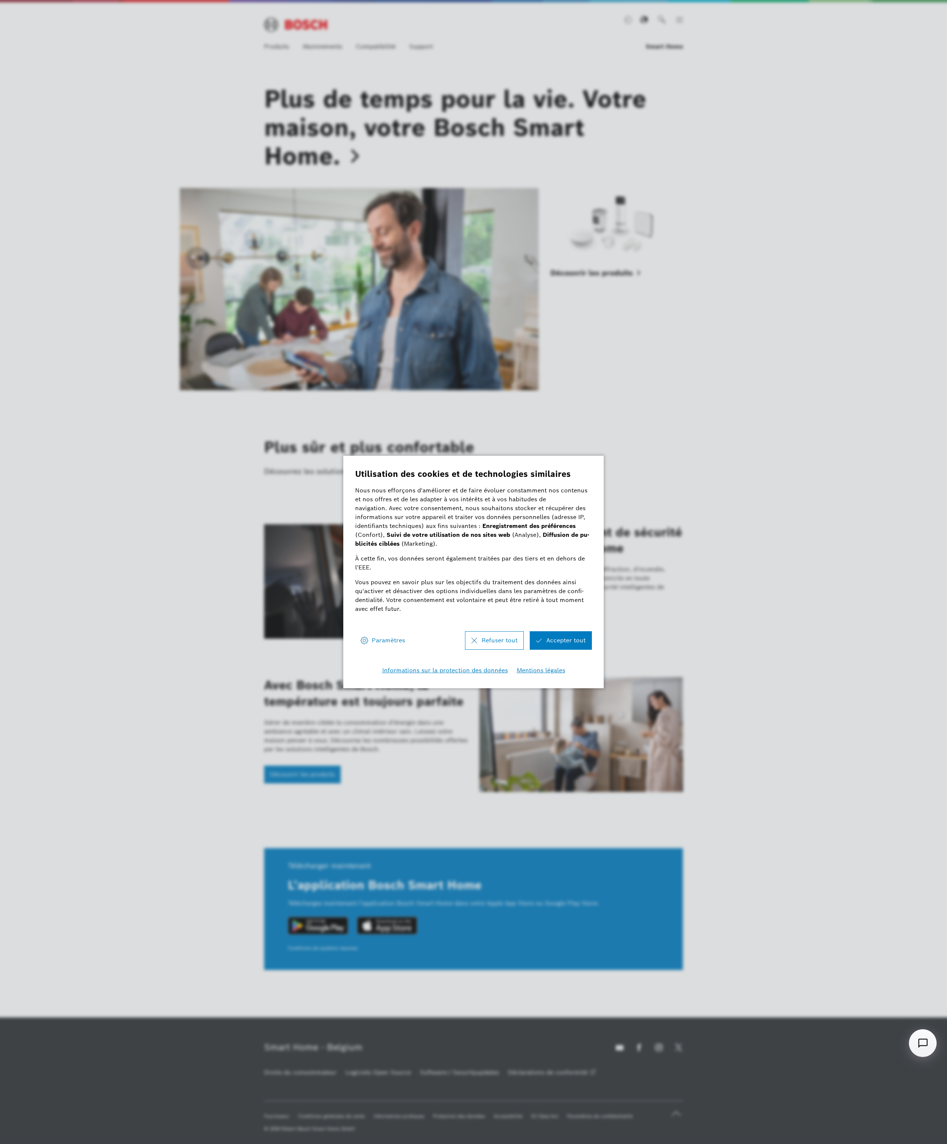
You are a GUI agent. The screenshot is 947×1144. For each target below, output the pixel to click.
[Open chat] (923, 1043)
